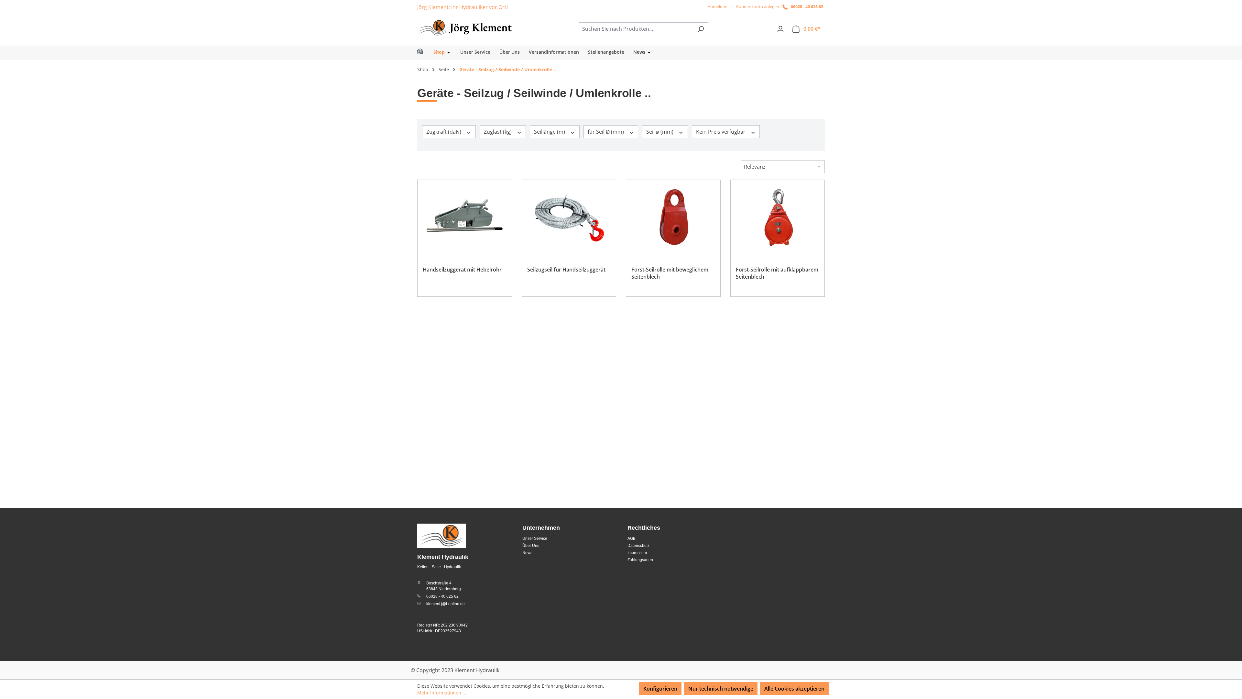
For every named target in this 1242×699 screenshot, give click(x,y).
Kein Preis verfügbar (721, 131)
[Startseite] (424, 53)
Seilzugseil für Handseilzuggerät (566, 269)
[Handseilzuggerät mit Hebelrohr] (465, 217)
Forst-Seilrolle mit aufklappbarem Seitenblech (777, 273)
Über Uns (530, 545)
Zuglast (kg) (498, 131)
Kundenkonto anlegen (757, 6)
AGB (631, 538)
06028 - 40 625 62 (807, 6)
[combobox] (636, 28)
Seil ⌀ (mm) (660, 131)
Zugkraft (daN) (444, 131)
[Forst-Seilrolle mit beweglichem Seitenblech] (673, 217)
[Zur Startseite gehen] (465, 27)
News (527, 552)
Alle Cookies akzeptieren (794, 688)
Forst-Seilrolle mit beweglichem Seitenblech (669, 273)
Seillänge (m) (550, 131)
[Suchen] (700, 28)
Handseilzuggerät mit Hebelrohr (462, 269)
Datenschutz (638, 545)
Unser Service (534, 538)
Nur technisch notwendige (720, 688)
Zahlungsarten (640, 560)
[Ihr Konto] (780, 28)
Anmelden (717, 6)
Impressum (637, 552)
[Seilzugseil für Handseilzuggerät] (569, 217)
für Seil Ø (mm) (606, 131)
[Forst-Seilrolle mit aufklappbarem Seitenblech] (778, 217)
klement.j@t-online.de (445, 604)
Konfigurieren (660, 688)
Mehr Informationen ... (441, 693)
